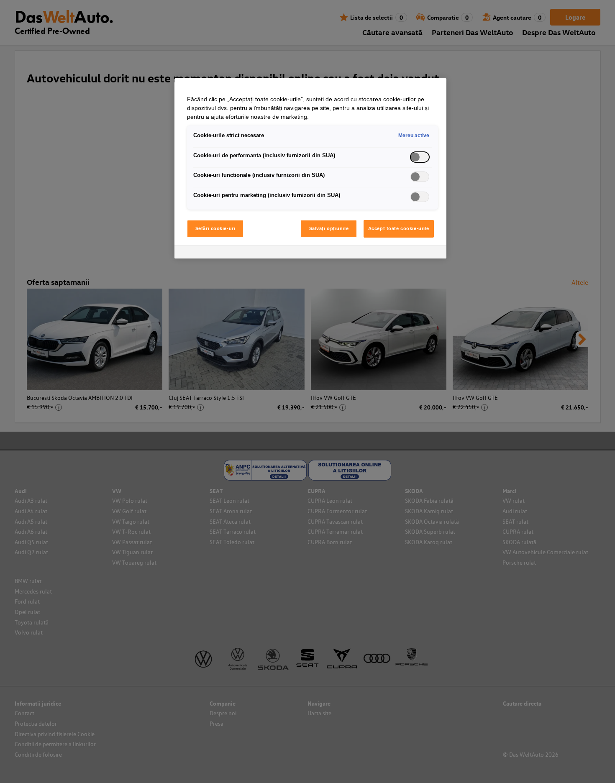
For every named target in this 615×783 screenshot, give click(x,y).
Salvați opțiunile (329, 228)
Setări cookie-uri (215, 228)
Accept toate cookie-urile (398, 228)
